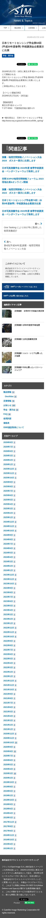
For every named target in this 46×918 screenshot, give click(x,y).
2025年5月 (8, 500)
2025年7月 (8, 491)
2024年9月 (8, 535)
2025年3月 (8, 508)
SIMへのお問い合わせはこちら (16, 295)
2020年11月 (8, 738)
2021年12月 (8, 681)
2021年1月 (8, 729)
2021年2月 (8, 725)
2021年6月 (8, 707)
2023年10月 (8, 584)
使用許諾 (7, 418)
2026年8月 (8, 442)
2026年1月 (8, 464)
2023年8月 (8, 592)
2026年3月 (8, 456)
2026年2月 (8, 460)
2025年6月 (8, 495)
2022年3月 (8, 667)
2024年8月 (8, 539)
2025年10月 (8, 478)
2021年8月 (8, 698)
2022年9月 (8, 641)
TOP (5, 28)
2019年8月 (8, 787)
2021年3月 (8, 720)
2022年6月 (8, 654)
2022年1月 (8, 676)
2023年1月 (8, 623)
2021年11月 (8, 685)
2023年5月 (8, 606)
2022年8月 (8, 645)
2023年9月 (8, 588)
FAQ (5, 414)
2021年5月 (8, 712)
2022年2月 (8, 672)
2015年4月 (8, 844)
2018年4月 (8, 813)
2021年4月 (8, 716)
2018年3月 (8, 817)
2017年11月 (8, 822)
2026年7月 (8, 447)
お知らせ (7, 405)
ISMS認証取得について (13, 427)
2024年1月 (8, 570)
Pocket (17, 903)
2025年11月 (8, 473)
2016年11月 (8, 835)
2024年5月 (8, 553)
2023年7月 (8, 597)
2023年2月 (8, 619)
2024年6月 (8, 548)
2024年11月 (8, 526)
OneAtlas (9, 396)
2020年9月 (8, 747)
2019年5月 (8, 791)
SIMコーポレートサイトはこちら (24, 286)
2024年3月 (8, 561)
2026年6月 (8, 451)
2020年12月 (8, 734)
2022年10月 (8, 637)
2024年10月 (8, 531)
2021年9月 (8, 694)
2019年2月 (8, 795)
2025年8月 (8, 486)
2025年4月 (8, 504)
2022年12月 (8, 628)
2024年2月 (8, 566)
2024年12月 (8, 522)
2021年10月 (8, 689)
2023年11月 (8, 579)
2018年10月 (8, 800)
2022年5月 (8, 659)
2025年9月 (8, 482)
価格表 (6, 423)
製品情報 (17, 28)
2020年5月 (8, 765)
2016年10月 (8, 840)
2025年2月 (8, 513)
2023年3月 (8, 614)
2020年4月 (8, 769)
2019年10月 (8, 782)
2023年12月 (8, 575)
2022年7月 (8, 650)
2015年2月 (8, 848)
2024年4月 (8, 557)
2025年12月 (8, 469)
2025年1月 (8, 517)
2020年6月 (8, 760)
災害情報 (31, 28)
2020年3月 (8, 773)
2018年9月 (8, 804)
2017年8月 (8, 826)
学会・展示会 (8, 56)
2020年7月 (8, 756)
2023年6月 (8, 601)
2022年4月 (8, 663)
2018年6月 (8, 809)
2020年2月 (8, 778)
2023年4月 (8, 610)
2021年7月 (8, 703)
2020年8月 (8, 751)
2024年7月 (8, 544)
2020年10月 (8, 742)
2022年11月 (8, 632)
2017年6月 (8, 831)
